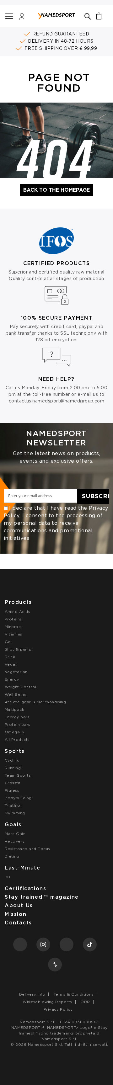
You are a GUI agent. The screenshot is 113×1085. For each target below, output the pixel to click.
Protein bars (17, 724)
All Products (17, 739)
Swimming (15, 813)
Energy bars (17, 717)
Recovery (15, 841)
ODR (85, 1001)
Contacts (18, 923)
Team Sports (18, 775)
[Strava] (55, 964)
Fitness (12, 790)
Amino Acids (17, 611)
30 (7, 877)
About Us (19, 905)
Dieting (12, 856)
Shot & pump (18, 649)
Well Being (16, 694)
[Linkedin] (66, 944)
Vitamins (13, 634)
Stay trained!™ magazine (42, 897)
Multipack (14, 709)
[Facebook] (20, 944)
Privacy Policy (58, 1009)
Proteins (13, 619)
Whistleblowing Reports (47, 1001)
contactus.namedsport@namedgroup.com (57, 400)
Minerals (13, 626)
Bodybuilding (18, 797)
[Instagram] (43, 944)
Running (13, 767)
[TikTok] (90, 944)
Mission (15, 914)
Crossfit (13, 782)
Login (22, 18)
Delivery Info (32, 994)
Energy (12, 679)
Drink (10, 656)
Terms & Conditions (74, 994)
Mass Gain (15, 833)
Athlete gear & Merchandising (35, 701)
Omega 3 (14, 732)
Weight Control (20, 686)
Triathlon (14, 805)
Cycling (12, 760)
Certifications (25, 888)
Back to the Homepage (56, 190)
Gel (8, 641)
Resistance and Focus (27, 848)
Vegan (11, 664)
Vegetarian (16, 671)
